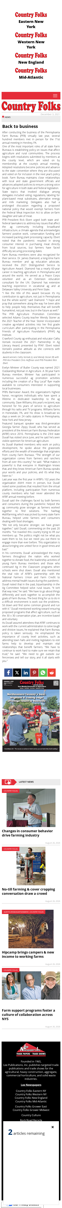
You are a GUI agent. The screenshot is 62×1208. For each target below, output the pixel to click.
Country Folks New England (31, 1098)
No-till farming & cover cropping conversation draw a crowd (28, 891)
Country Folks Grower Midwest (31, 1110)
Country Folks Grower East (31, 1106)
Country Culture (31, 1115)
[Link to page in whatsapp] (43, 672)
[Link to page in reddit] (52, 672)
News (7, 117)
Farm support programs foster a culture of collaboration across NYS (28, 1014)
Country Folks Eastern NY (31, 1091)
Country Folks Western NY (31, 1094)
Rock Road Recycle (31, 1120)
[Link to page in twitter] (17, 672)
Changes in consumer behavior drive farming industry (27, 833)
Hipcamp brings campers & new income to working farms (28, 954)
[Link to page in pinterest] (34, 672)
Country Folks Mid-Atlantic (31, 1101)
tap (55, 95)
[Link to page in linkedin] (26, 672)
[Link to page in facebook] (8, 672)
